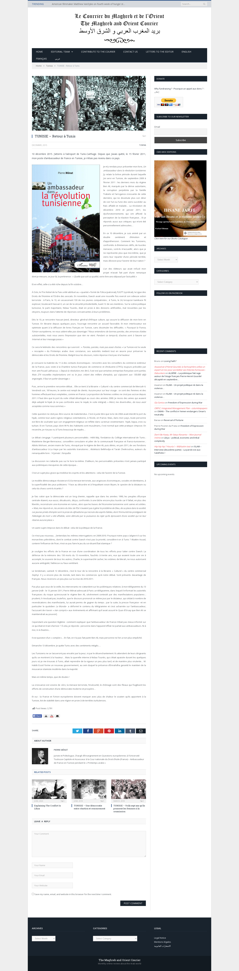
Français (41, 58)
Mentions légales (162, 941)
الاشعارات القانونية (162, 945)
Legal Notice (160, 937)
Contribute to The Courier (98, 51)
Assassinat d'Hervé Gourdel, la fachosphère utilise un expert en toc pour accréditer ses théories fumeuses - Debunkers (180, 370)
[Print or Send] (52, 717)
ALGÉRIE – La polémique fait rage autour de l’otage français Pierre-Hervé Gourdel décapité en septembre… (177, 376)
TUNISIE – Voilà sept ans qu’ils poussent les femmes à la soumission (129, 808)
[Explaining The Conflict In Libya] (49, 790)
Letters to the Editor (159, 51)
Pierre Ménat (61, 749)
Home (39, 51)
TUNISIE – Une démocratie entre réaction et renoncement (89, 807)
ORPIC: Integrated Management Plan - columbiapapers (180, 408)
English (186, 51)
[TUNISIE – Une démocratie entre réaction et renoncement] (89, 790)
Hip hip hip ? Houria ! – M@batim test (172, 446)
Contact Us (130, 51)
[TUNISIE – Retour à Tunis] (89, 103)
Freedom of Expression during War (185, 402)
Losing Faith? (170, 361)
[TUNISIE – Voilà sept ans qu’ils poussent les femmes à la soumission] (128, 790)
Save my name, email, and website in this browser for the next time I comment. (73, 894)
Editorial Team (60, 51)
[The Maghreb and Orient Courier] (119, 27)
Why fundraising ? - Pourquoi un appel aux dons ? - (179, 88)
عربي (57, 58)
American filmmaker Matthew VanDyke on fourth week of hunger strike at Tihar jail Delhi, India (89, 4)
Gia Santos (159, 402)
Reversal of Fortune (173, 420)
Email (157, 126)
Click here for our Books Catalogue (170, 238)
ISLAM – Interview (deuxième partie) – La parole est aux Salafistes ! (177, 449)
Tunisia (142, 145)
